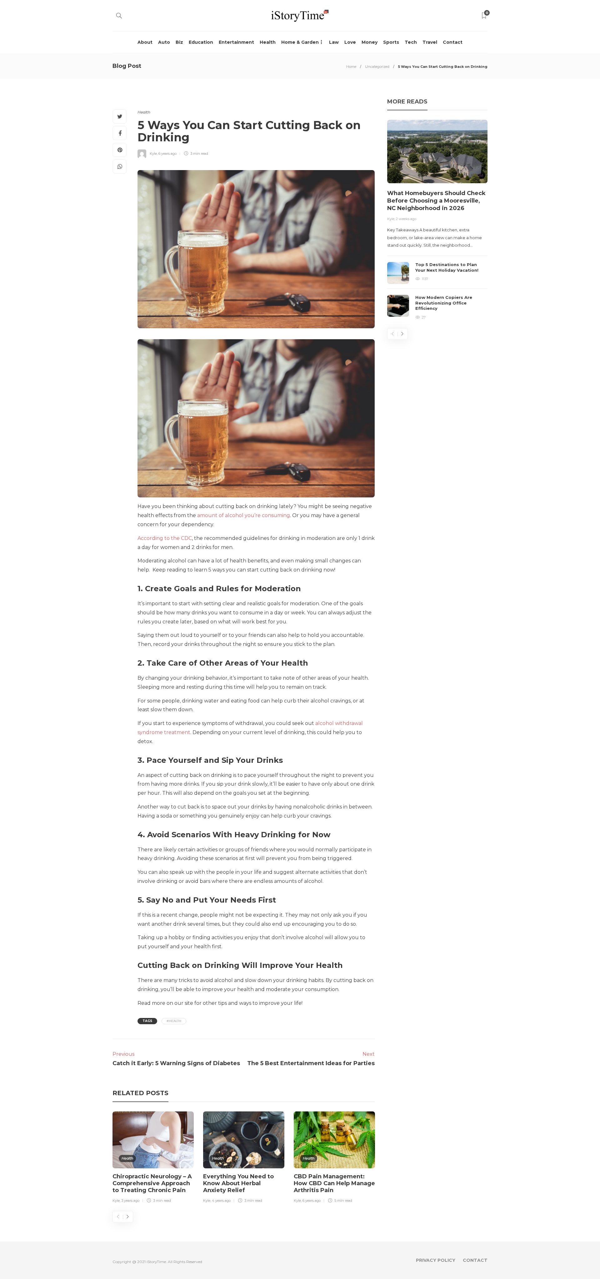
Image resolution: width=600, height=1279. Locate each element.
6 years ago (167, 153)
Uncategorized (377, 66)
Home (351, 66)
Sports (391, 42)
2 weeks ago (406, 219)
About (145, 42)
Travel (429, 42)
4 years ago (221, 1200)
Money (370, 42)
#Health (174, 1021)
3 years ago (130, 1200)
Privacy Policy (435, 1260)
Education (201, 42)
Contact (452, 42)
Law (334, 42)
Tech (411, 42)
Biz (179, 42)
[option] (153, 1158)
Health (268, 42)
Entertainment (236, 42)
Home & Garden (300, 42)
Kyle (153, 153)
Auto (164, 42)
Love (350, 42)
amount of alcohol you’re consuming (243, 515)
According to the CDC (165, 538)
